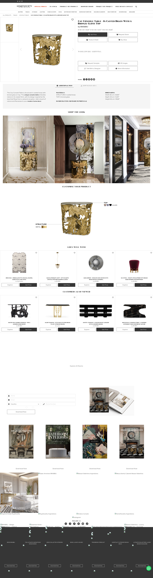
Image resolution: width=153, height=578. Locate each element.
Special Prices (40, 6)
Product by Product (69, 6)
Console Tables (24, 15)
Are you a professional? (15, 407)
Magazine (132, 12)
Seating (20, 12)
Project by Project (104, 6)
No (36, 407)
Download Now (11, 565)
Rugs (60, 12)
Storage (34, 12)
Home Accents (51, 12)
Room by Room (87, 6)
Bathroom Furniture (70, 12)
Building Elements (99, 12)
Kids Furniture (112, 12)
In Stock (53, 6)
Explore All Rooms (76, 366)
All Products (7, 15)
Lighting (42, 12)
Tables (27, 12)
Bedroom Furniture (85, 12)
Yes (29, 407)
